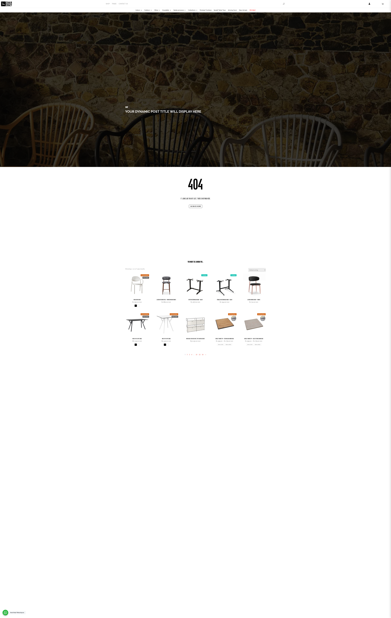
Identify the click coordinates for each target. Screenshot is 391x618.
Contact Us (123, 4)
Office (156, 10)
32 (196, 354)
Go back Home (195, 206)
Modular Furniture (205, 10)
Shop (108, 4)
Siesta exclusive (178, 10)
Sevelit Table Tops (220, 10)
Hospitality (165, 10)
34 (202, 354)
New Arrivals (243, 10)
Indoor (138, 10)
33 (199, 354)
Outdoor (147, 10)
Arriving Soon (232, 10)
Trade (114, 4)
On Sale (252, 10)
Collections (192, 10)
